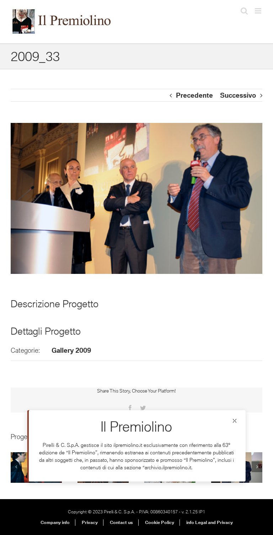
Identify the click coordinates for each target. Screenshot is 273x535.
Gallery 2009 (71, 350)
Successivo (238, 95)
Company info (55, 522)
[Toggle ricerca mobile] (244, 11)
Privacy (90, 522)
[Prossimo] (257, 466)
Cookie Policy (159, 522)
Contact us (121, 522)
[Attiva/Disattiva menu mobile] (258, 11)
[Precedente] (16, 466)
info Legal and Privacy (209, 522)
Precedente (194, 95)
